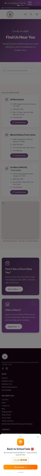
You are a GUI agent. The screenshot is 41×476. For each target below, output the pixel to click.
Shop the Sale (19, 467)
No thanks (21, 472)
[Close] (37, 437)
